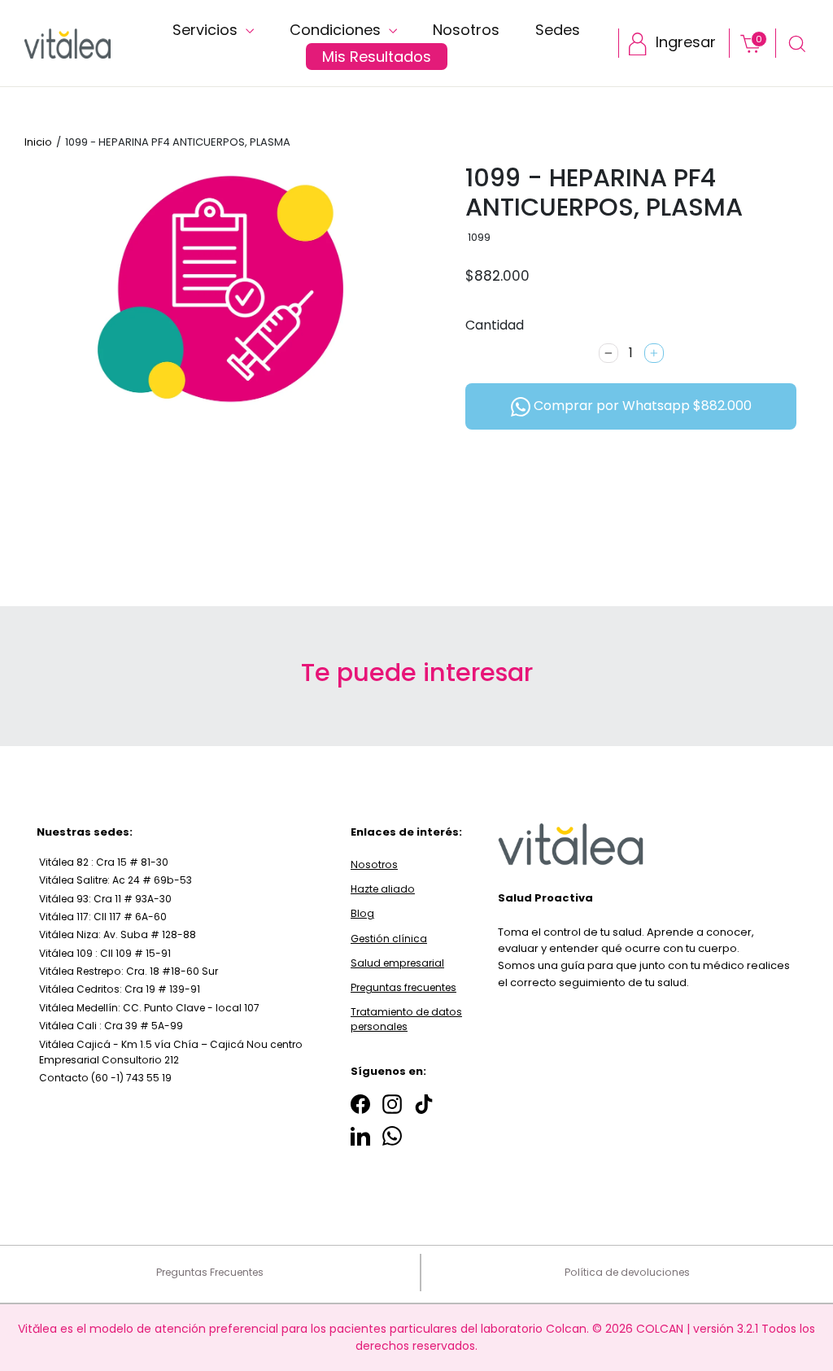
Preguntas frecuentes (403, 987)
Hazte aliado (383, 889)
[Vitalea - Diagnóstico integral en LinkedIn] (360, 1136)
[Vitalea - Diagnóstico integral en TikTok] (424, 1104)
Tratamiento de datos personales (406, 1019)
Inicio (38, 142)
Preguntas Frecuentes (210, 1272)
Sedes (557, 30)
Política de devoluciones (627, 1272)
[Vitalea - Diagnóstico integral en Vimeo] (392, 1136)
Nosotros (466, 30)
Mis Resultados (376, 56)
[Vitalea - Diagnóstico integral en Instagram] (392, 1104)
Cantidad (494, 325)
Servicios (207, 30)
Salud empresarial (397, 963)
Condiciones (337, 30)
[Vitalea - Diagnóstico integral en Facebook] (360, 1104)
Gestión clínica (389, 938)
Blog (362, 913)
